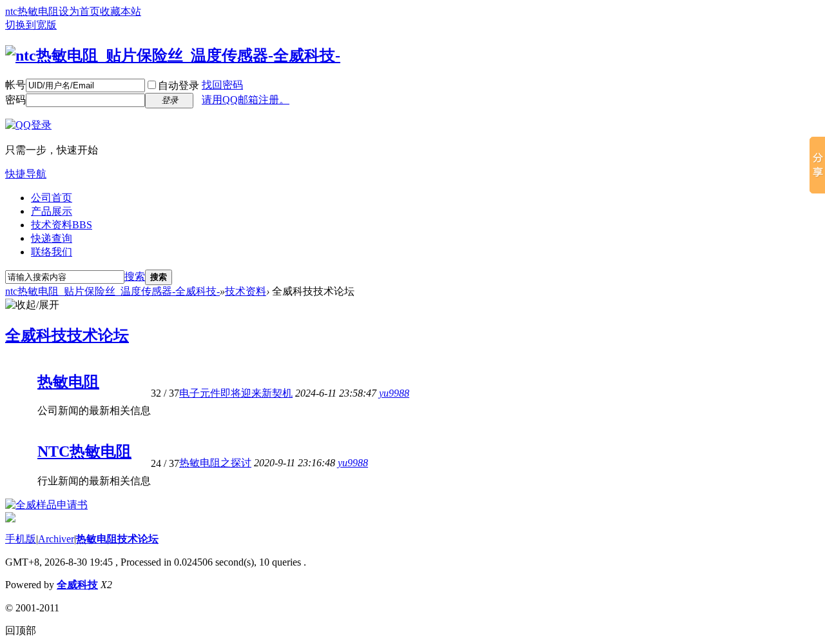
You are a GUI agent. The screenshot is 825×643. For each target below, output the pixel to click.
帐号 (15, 84)
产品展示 (51, 211)
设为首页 (79, 11)
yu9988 (394, 393)
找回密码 (222, 84)
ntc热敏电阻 (32, 11)
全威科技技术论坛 (67, 335)
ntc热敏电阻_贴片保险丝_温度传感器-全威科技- (112, 291)
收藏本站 (120, 11)
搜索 (134, 276)
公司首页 (51, 197)
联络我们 (51, 251)
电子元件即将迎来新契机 (236, 393)
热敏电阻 (68, 381)
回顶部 (20, 630)
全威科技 (77, 584)
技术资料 (61, 224)
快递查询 (51, 238)
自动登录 (178, 85)
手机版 (20, 538)
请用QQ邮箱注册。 (245, 99)
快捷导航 (25, 173)
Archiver (56, 538)
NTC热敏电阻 (84, 451)
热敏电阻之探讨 (215, 462)
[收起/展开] (32, 305)
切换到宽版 (31, 24)
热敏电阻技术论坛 (117, 538)
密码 (15, 99)
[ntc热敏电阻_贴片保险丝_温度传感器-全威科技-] (172, 55)
